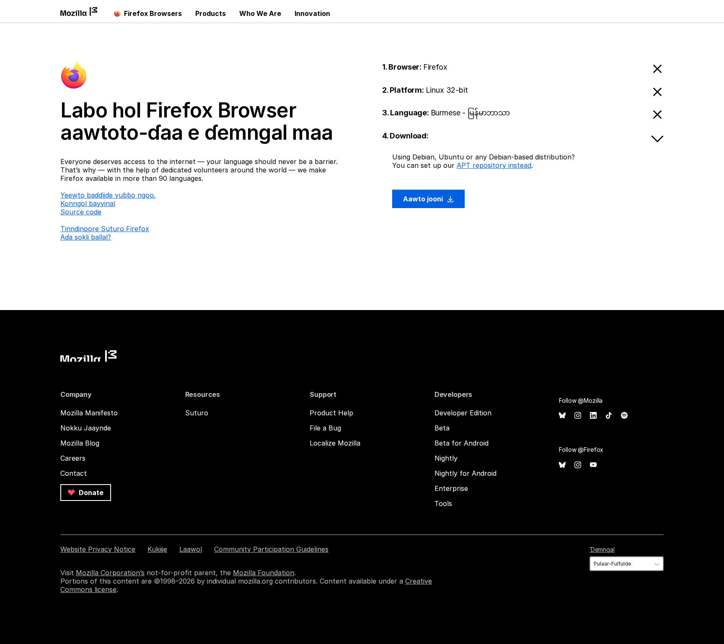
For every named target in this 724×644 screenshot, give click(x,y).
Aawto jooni (424, 199)
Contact (73, 473)
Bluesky (562, 415)
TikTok (608, 415)
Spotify (624, 415)
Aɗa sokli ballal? (85, 237)
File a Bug (325, 428)
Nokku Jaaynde (85, 428)
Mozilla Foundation (263, 572)
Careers (72, 458)
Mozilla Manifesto (89, 413)
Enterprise (451, 488)
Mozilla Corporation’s (110, 572)
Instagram (577, 415)
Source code (80, 212)
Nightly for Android (465, 473)
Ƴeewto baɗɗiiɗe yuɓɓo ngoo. (107, 195)
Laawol (190, 549)
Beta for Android (461, 443)
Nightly (446, 458)
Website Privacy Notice (97, 549)
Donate (90, 492)
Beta (442, 428)
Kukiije (157, 549)
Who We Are (260, 13)
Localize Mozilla (335, 443)
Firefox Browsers (153, 13)
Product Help (331, 413)
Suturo (196, 413)
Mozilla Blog (79, 443)
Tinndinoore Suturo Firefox (104, 228)
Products (210, 13)
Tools (443, 503)
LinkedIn (593, 415)
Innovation (312, 13)
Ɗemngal (602, 549)
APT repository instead (494, 165)
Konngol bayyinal (87, 203)
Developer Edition (462, 413)
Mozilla (88, 356)
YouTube (593, 465)
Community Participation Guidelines (271, 549)
